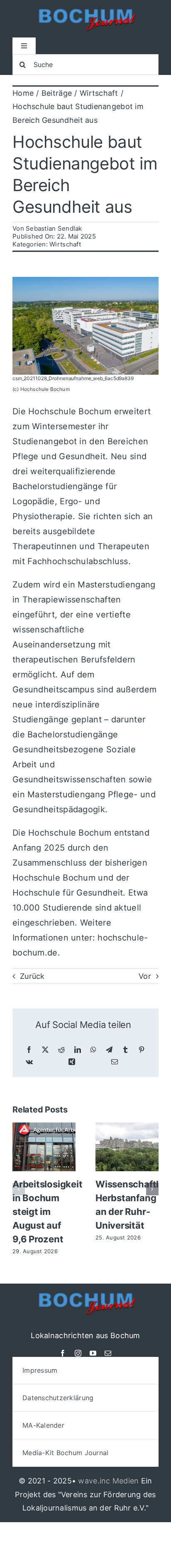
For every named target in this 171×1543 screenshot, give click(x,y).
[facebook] (62, 1353)
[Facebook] (29, 1050)
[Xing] (71, 1062)
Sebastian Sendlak (54, 228)
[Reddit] (61, 1050)
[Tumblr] (125, 1050)
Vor (145, 976)
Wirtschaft (65, 244)
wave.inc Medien (108, 1480)
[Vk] (29, 1062)
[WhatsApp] (93, 1050)
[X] (45, 1050)
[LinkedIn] (77, 1050)
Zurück (32, 976)
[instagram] (78, 1353)
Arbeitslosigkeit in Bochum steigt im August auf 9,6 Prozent (47, 1211)
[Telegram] (109, 1050)
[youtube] (93, 1353)
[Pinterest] (141, 1050)
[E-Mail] (114, 1062)
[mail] (108, 1353)
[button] (18, 1189)
